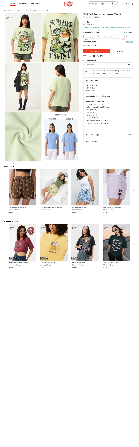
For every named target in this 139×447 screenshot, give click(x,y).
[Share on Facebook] (93, 56)
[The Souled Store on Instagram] (101, 56)
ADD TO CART (96, 51)
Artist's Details (92, 141)
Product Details (92, 81)
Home (6, 11)
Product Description (94, 135)
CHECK (129, 64)
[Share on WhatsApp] (90, 56)
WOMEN (23, 3)
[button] (23, 37)
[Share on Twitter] (97, 56)
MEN (13, 3)
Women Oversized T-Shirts (16, 11)
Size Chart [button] (128, 32)
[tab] (108, 81)
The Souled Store (28, 11)
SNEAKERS (34, 3)
